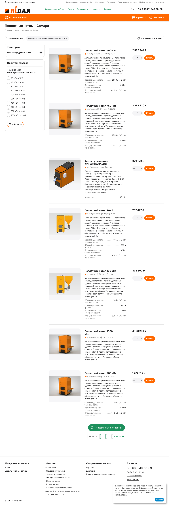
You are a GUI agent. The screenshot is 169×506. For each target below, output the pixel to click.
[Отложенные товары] (132, 9)
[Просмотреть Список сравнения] (126, 9)
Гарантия (111, 2)
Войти (7, 467)
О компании (50, 467)
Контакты (160, 2)
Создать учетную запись (16, 471)
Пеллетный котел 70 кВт (99, 210)
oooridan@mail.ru (134, 475)
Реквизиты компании (55, 474)
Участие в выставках (55, 494)
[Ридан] (18, 9)
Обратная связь (52, 481)
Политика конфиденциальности (100, 474)
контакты (133, 479)
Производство (83, 9)
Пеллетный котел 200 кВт (100, 373)
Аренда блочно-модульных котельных (63, 491)
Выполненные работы (54, 9)
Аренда (96, 9)
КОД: (106, 54)
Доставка (99, 2)
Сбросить (17, 124)
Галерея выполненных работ (79, 2)
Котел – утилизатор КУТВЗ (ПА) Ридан (96, 162)
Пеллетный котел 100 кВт (100, 270)
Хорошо (159, 499)
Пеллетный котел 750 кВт (100, 105)
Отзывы (107, 9)
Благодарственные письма (57, 477)
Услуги (71, 9)
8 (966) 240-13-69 (139, 468)
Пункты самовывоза (127, 2)
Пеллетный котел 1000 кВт (98, 332)
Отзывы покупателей (55, 471)
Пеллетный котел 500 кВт (100, 50)
